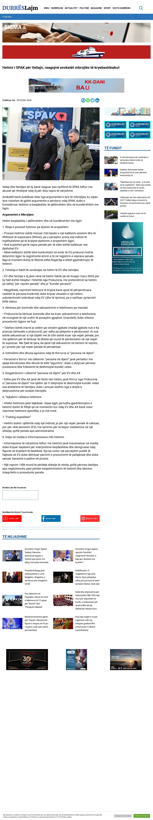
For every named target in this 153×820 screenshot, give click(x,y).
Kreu (46, 8)
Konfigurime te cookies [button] (123, 816)
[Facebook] (83, 100)
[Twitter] (92, 100)
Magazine (96, 8)
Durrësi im (57, 8)
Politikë (84, 8)
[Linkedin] (97, 100)
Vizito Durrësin (121, 8)
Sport (107, 8)
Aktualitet (71, 8)
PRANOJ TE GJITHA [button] (142, 816)
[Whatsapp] (88, 100)
